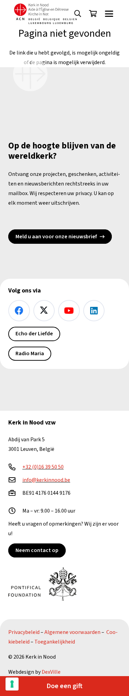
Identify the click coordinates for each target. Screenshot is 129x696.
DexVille (51, 672)
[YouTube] (69, 311)
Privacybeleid (24, 632)
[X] (44, 311)
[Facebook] (19, 311)
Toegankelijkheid (54, 642)
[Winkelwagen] (92, 13)
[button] (77, 13)
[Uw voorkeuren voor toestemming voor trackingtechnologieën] (12, 684)
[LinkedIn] (94, 311)
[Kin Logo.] (45, 13)
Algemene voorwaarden (72, 632)
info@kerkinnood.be (46, 480)
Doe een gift (64, 686)
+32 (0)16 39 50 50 (43, 467)
